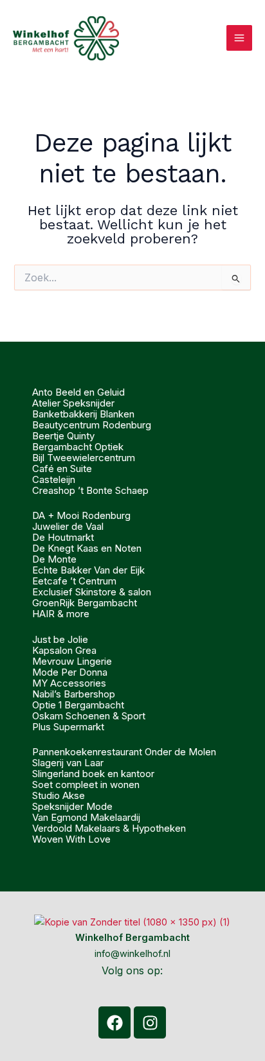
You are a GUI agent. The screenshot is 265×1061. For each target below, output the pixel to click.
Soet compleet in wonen (86, 784)
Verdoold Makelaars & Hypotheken (109, 828)
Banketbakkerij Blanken (83, 414)
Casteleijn (53, 479)
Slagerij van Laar (68, 763)
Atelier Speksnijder (73, 403)
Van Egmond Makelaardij (86, 817)
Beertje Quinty (63, 436)
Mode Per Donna (69, 672)
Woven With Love (71, 839)
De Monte (54, 559)
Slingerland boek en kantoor (93, 773)
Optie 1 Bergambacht (78, 705)
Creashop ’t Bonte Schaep (90, 490)
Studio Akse (58, 795)
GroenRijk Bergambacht (84, 603)
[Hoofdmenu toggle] (239, 38)
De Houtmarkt (63, 537)
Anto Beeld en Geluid (78, 392)
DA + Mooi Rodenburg (81, 515)
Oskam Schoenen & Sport (88, 716)
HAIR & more (60, 614)
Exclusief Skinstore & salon (91, 592)
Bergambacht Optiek (77, 447)
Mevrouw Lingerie (72, 661)
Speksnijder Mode (72, 806)
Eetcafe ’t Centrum (74, 581)
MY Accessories (69, 683)
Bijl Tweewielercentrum (83, 458)
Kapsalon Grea (64, 650)
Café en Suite (62, 468)
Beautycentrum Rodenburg (91, 425)
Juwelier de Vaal (68, 526)
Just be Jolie (60, 639)
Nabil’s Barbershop (73, 694)
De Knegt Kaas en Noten (87, 548)
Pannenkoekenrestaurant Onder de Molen (124, 752)
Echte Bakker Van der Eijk (88, 570)
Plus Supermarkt (68, 727)
